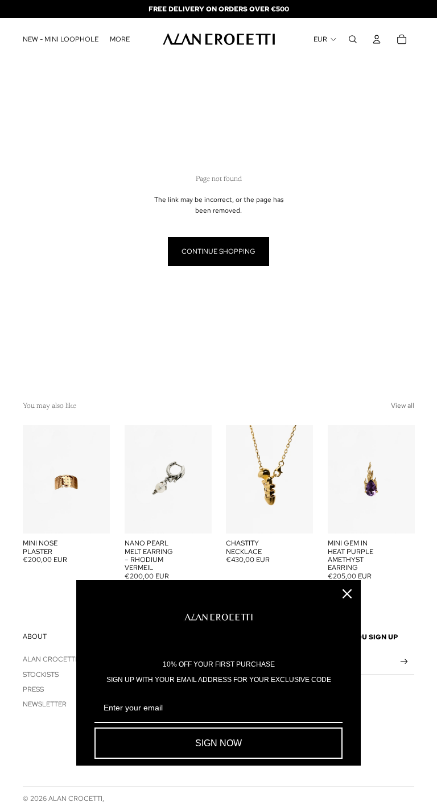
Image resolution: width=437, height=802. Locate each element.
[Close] (347, 593)
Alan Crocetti (50, 659)
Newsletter (45, 704)
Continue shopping (218, 251)
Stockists (41, 674)
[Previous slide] (31, 479)
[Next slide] (100, 479)
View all (402, 405)
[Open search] (352, 39)
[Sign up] (404, 662)
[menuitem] (120, 39)
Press (33, 689)
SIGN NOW (218, 743)
